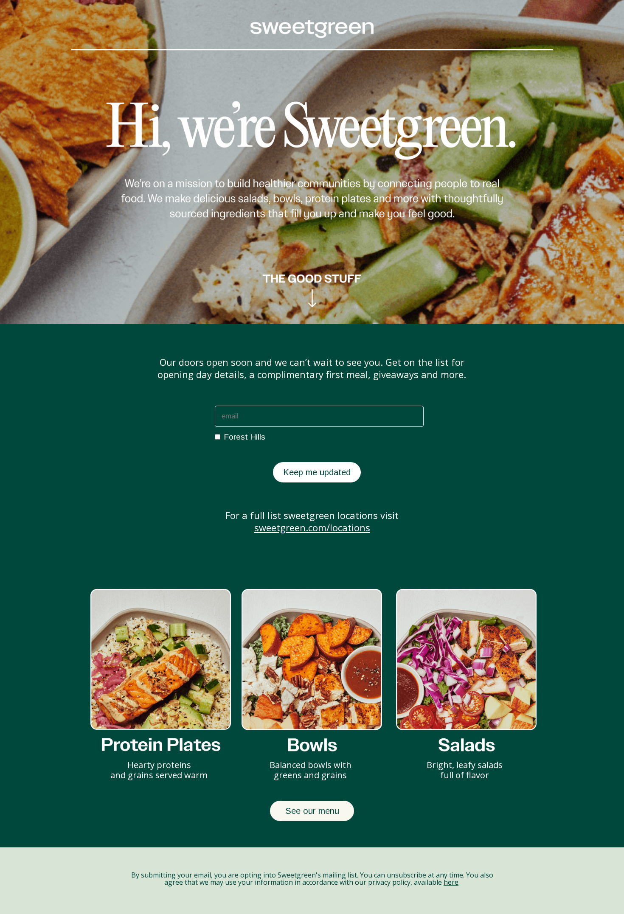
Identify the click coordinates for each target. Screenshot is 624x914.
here (451, 882)
